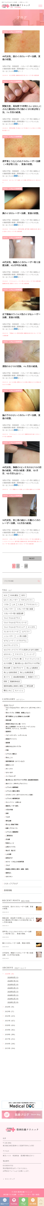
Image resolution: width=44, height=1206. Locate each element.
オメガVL (31, 627)
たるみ (20, 604)
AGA (5, 595)
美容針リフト (33, 677)
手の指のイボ (19, 128)
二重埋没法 (9, 835)
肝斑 (5, 681)
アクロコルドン (13, 229)
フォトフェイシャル (32, 659)
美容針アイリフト (11, 739)
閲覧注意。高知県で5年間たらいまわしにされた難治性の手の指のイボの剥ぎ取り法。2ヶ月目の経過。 (21, 109)
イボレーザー (12, 539)
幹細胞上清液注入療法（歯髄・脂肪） (18, 869)
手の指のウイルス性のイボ (31, 128)
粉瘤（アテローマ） (12, 828)
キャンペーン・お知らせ (13, 802)
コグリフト (26, 632)
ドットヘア (30, 654)
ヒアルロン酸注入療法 (13, 791)
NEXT (31, 558)
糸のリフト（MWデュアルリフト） (17, 783)
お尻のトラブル (10, 847)
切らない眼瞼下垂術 (12, 824)
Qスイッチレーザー (11, 600)
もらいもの (9, 772)
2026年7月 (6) (13, 981)
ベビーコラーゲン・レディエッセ (16, 735)
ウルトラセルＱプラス (12, 618)
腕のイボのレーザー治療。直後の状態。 (21, 213)
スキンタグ (21, 434)
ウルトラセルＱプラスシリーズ (15, 622)
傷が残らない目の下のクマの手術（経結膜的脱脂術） (22, 780)
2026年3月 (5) (13, 995)
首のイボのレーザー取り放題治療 (25, 543)
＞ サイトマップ (9, 1179)
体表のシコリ (10, 765)
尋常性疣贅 (12, 128)
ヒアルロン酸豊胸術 (12, 787)
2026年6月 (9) (13, 984)
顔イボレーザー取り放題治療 (31, 75)
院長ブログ (9, 705)
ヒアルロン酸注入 (11, 754)
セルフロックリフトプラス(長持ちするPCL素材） (22, 650)
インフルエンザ (10, 776)
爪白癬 (8, 839)
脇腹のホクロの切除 (34, 489)
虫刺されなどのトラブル (13, 746)
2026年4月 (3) (13, 992)
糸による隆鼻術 (32, 668)
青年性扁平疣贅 (32, 541)
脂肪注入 (8, 873)
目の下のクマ (18, 668)
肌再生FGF (9, 858)
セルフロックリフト (11, 645)
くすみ (6, 604)
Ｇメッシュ (19, 690)
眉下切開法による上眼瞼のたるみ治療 (18, 716)
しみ (13, 604)
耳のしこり (9, 757)
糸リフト (7, 677)
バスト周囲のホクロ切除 (15, 489)
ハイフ (6, 659)
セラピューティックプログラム (15, 641)
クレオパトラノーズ (11, 632)
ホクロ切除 (23, 180)
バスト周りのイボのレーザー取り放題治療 (29, 281)
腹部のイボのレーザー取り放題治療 (19, 283)
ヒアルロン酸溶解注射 (13, 798)
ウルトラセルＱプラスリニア (14, 627)
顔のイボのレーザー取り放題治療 (13, 231)
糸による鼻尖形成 (10, 672)
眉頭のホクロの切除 (33, 382)
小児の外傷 (9, 809)
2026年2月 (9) (13, 999)
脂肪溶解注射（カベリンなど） (15, 761)
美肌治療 (8, 720)
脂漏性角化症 (19, 75)
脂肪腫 (8, 742)
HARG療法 (14, 595)
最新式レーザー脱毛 (12, 806)
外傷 (7, 750)
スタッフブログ (11, 884)
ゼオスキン (8, 654)
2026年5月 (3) (13, 988)
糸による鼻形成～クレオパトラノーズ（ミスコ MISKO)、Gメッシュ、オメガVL (21, 727)
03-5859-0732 (8, 1165)
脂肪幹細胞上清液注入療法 (13, 686)
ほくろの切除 (12, 382)
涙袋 (7, 813)
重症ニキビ (8, 690)
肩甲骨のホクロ (31, 180)
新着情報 (8, 890)
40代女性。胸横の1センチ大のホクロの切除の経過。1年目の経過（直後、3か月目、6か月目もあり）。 (21, 470)
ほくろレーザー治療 (14, 180)
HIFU (23, 595)
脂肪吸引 (8, 731)
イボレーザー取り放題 (25, 609)
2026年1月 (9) (13, 1002)
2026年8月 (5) (13, 977)
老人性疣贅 (12, 75)
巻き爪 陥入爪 (10, 850)
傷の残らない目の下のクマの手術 (27, 663)
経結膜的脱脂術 (19, 677)
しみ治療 (8, 854)
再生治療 (7, 668)
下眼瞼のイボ (12, 333)
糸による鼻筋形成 (26, 672)
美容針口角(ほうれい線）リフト (16, 724)
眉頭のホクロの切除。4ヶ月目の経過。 (20, 366)
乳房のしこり (10, 843)
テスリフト (19, 654)
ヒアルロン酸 (17, 659)
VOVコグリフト (27, 600)
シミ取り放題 (22, 636)
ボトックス (9, 769)
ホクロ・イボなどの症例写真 (12, 32)
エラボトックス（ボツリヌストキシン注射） (20, 795)
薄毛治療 (30, 686)
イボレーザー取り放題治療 (13, 613)
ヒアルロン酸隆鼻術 (12, 832)
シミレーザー (8, 636)
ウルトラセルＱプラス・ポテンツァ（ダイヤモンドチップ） (23, 708)
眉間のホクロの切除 (22, 382)
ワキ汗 (8, 817)
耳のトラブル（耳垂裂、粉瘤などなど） (18, 713)
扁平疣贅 (27, 229)
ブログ (8, 865)
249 (26, 566)
